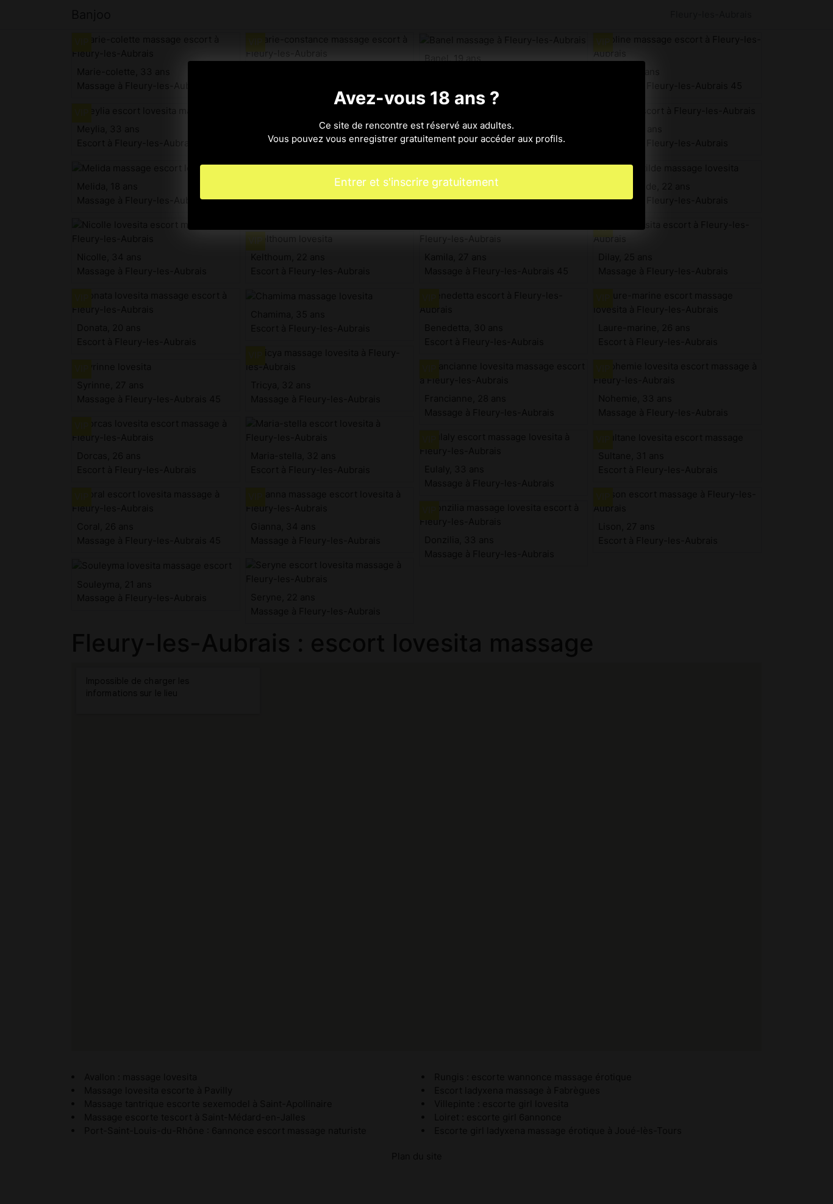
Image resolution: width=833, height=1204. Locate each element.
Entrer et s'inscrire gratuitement (416, 182)
